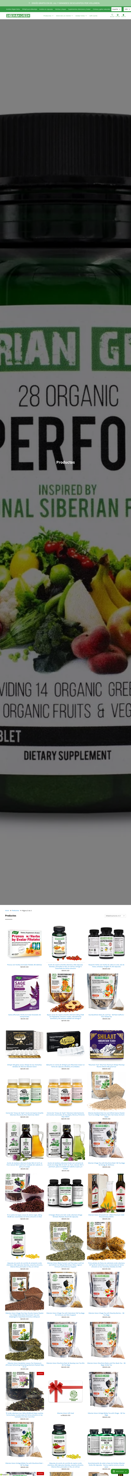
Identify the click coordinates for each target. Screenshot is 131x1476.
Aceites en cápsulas (46, 9)
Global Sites (80, 16)
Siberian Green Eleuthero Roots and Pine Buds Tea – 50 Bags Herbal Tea (106, 1364)
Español (115, 9)
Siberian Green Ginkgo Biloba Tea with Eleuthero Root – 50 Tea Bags (24, 1464)
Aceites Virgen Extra (13, 9)
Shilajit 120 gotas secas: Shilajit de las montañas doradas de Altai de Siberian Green (24, 1066)
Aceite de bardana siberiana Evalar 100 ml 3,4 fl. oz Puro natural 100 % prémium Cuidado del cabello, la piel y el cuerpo (24, 1165)
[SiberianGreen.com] (18, 16)
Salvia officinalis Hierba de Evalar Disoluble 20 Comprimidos (24, 1016)
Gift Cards (93, 16)
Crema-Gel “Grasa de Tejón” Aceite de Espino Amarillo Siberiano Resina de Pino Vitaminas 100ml (24, 1114)
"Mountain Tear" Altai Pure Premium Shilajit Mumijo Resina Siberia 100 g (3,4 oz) (106, 1066)
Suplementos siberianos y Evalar (79, 9)
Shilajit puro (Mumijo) (29, 9)
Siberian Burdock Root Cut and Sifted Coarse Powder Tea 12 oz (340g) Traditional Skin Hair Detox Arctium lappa (106, 1115)
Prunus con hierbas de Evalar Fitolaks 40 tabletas (24, 965)
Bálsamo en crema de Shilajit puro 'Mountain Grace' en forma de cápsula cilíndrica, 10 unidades (65, 1066)
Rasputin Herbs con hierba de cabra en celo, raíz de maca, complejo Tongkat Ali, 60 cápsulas (106, 965)
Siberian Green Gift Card (65, 1413)
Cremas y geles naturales (101, 9)
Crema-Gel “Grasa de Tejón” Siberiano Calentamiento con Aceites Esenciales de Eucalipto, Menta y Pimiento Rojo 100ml (65, 1115)
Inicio (7, 910)
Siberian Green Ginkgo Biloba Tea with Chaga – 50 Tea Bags (106, 1414)
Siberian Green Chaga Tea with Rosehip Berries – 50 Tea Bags (106, 1314)
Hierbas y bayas (60, 9)
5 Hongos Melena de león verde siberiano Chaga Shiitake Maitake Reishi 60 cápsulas (65, 1216)
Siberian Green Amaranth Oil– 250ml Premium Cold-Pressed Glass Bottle (106, 1216)
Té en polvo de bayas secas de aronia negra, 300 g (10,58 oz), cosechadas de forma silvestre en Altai (24, 1216)
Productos (47, 16)
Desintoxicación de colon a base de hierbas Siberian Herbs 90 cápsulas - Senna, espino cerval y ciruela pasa (106, 1465)
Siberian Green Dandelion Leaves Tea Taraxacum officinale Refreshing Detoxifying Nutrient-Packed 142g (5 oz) (24, 1365)
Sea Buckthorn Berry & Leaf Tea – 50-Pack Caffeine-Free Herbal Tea (106, 1016)
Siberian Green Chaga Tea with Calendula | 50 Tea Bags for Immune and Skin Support (65, 1314)
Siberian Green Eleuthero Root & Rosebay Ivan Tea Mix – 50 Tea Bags (65, 1364)
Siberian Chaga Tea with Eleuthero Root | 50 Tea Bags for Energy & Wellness (106, 1164)
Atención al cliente (63, 16)
